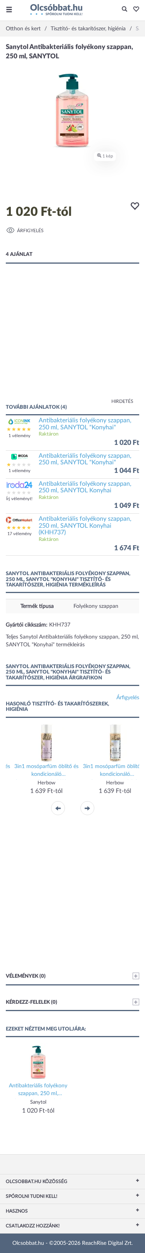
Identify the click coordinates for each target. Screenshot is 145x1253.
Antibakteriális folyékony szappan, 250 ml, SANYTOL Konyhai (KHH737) (85, 526)
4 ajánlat (19, 254)
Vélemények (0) (26, 976)
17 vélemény (19, 534)
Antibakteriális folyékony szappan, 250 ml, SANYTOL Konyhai (85, 487)
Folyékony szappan (95, 606)
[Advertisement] (72, 341)
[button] (134, 9)
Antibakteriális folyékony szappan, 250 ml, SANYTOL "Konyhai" (85, 423)
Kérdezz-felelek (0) (31, 1002)
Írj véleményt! (19, 499)
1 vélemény (20, 436)
